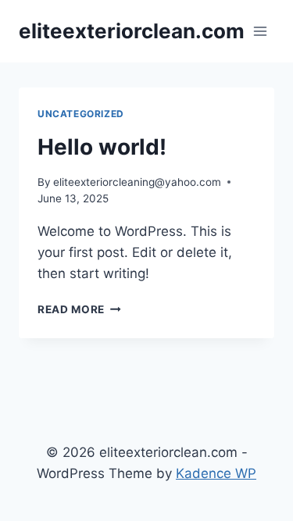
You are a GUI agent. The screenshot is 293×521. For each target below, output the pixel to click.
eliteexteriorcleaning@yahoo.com (137, 182)
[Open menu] (259, 31)
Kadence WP (216, 473)
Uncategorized (81, 114)
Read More (79, 309)
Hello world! (102, 147)
